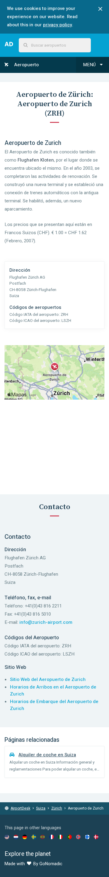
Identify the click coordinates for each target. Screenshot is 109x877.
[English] (7, 836)
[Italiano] (60, 836)
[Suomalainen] (87, 836)
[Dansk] (96, 836)
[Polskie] (69, 836)
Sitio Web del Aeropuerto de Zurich (48, 679)
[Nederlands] (16, 836)
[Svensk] (33, 836)
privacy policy (57, 24)
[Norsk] (78, 836)
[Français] (51, 836)
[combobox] (55, 45)
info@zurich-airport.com (45, 622)
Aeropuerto (26, 64)
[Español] (42, 836)
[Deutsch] (24, 836)
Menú (90, 64)
